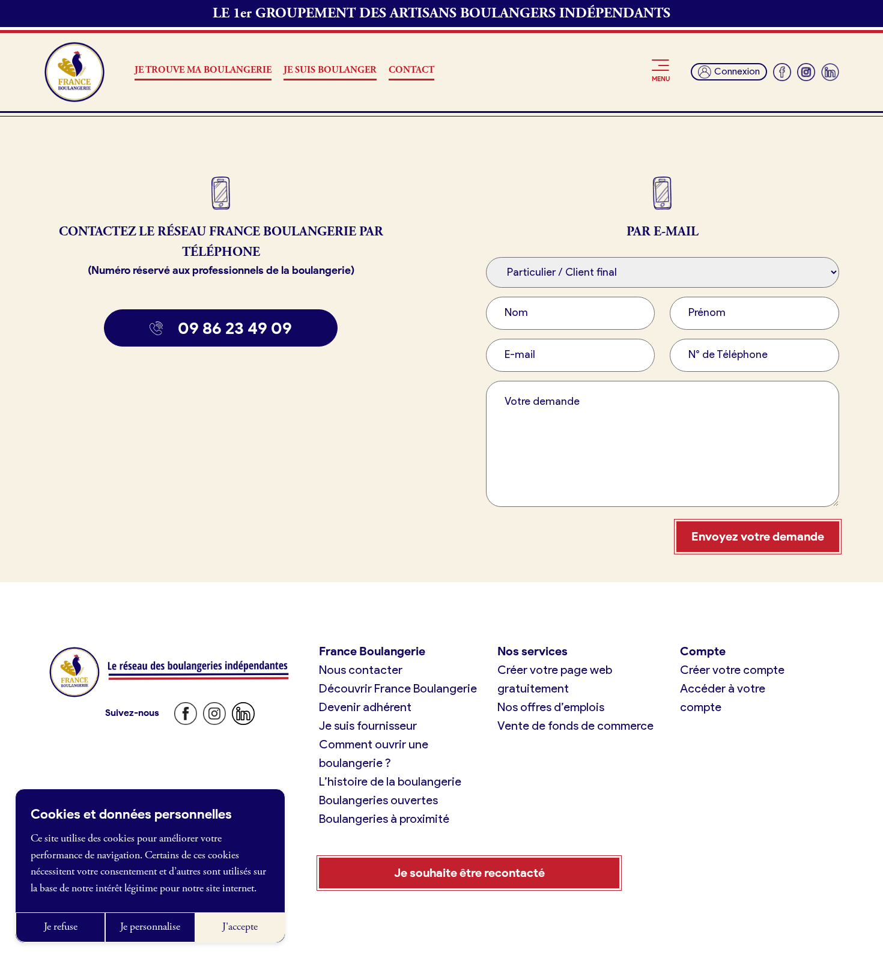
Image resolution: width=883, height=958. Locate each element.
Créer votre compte (732, 669)
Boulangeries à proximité (384, 818)
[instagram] (806, 72)
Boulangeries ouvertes (378, 800)
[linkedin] (830, 72)
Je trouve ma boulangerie (203, 70)
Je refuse (60, 926)
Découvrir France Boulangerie (398, 688)
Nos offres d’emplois (550, 707)
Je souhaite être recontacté (469, 873)
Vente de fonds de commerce (575, 725)
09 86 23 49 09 (235, 328)
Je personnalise (150, 926)
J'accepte (240, 926)
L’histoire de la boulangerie (390, 781)
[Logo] (74, 72)
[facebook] (782, 72)
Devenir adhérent (365, 707)
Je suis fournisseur (368, 725)
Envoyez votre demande (757, 536)
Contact (411, 70)
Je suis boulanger (330, 70)
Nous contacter (360, 669)
